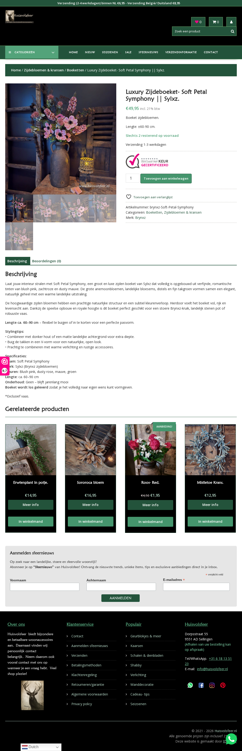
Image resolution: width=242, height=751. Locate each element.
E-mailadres (174, 580)
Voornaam (18, 580)
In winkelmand (31, 521)
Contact (211, 52)
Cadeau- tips (140, 694)
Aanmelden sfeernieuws (89, 645)
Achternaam (96, 580)
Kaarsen (136, 645)
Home (73, 52)
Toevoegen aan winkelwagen (166, 178)
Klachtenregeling (84, 675)
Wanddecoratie (142, 684)
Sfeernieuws (148, 52)
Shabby (136, 665)
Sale (128, 52)
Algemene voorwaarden (89, 694)
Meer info (31, 504)
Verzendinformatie (181, 52)
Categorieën (25, 52)
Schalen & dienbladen (146, 655)
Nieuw (90, 52)
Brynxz (140, 217)
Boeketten (75, 70)
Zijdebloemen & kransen (44, 70)
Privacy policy (81, 704)
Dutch (33, 747)
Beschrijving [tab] (17, 261)
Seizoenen (110, 52)
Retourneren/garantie (87, 684)
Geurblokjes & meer (145, 636)
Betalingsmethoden (86, 665)
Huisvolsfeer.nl (226, 731)
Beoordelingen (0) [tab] (46, 261)
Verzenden (79, 655)
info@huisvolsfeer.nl (212, 669)
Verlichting (138, 675)
